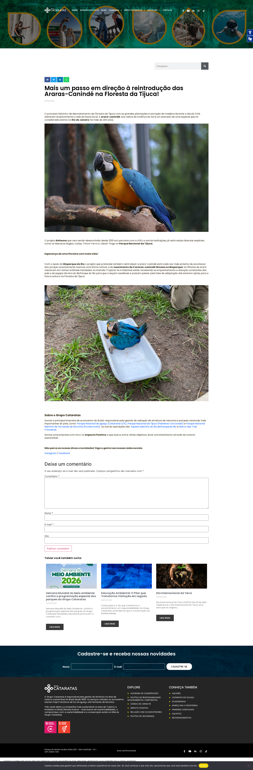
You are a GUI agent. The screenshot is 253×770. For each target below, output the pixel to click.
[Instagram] (198, 10)
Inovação (152, 10)
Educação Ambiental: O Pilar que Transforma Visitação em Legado (124, 594)
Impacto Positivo (133, 10)
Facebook (64, 453)
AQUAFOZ (176, 713)
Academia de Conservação (144, 693)
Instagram (51, 453)
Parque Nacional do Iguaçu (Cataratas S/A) (101, 423)
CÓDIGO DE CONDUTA (140, 704)
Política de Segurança (142, 716)
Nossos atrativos (89, 10)
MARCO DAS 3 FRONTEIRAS (185, 705)
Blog (103, 10)
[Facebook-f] (183, 10)
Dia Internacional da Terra (174, 593)
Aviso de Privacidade (126, 750)
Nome (49, 513)
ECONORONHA (179, 701)
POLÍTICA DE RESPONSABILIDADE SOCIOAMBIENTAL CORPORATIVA (144, 698)
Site (47, 536)
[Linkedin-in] (193, 10)
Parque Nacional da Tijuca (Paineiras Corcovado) (156, 423)
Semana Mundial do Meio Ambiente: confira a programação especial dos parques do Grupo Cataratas (71, 596)
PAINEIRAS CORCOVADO (183, 709)
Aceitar (203, 765)
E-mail (49, 524)
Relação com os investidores (146, 712)
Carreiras (114, 10)
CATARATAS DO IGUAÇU (183, 697)
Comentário (52, 476)
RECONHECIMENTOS (181, 718)
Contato (167, 10)
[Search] (204, 66)
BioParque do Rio (167, 426)
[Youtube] (188, 10)
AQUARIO (176, 693)
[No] (248, 765)
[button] (47, 79)
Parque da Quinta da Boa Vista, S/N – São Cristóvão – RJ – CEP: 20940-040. (71, 750)
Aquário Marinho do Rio (144, 426)
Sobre (75, 10)
